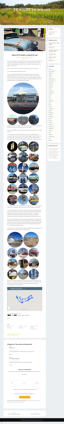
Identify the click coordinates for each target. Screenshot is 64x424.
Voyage (16, 335)
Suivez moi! (50, 34)
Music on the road (52, 60)
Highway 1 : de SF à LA (10, 326)
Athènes (50, 76)
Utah (49, 132)
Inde (49, 98)
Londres (50, 106)
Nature (50, 118)
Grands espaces (51, 92)
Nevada (50, 120)
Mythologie (13, 335)
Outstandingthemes (39, 420)
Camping (50, 86)
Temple (50, 130)
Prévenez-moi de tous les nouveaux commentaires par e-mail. (24, 389)
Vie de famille (51, 136)
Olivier (18, 57)
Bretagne (50, 82)
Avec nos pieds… (51, 80)
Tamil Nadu (50, 128)
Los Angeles (51, 108)
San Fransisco (51, 126)
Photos (53, 1)
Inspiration (50, 100)
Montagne (50, 114)
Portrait (50, 122)
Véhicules (50, 134)
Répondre (11, 354)
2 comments (30, 57)
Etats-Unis (16, 333)
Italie (49, 102)
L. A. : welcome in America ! (23, 326)
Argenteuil (50, 72)
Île (49, 96)
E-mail (24, 382)
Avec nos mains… (52, 78)
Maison (50, 110)
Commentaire (25, 374)
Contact (58, 1)
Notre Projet (42, 1)
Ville (49, 138)
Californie (12, 333)
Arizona (8, 333)
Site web (37, 382)
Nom (12, 382)
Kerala (50, 104)
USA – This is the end (52, 54)
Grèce (50, 94)
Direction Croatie (51, 47)
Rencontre (50, 124)
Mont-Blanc (51, 112)
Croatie (50, 88)
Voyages (48, 1)
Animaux (50, 69)
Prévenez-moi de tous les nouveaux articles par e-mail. (24, 393)
